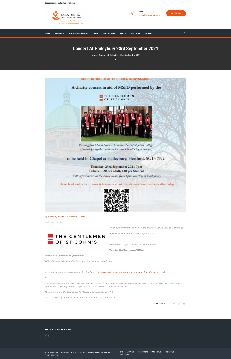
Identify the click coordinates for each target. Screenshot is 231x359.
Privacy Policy (124, 354)
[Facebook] (169, 304)
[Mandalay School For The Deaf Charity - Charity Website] (69, 18)
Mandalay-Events (77, 216)
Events (123, 33)
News (95, 33)
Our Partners (109, 33)
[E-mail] (184, 304)
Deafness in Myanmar (78, 33)
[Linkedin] (179, 304)
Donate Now (176, 13)
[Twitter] (174, 304)
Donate (148, 33)
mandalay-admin (56, 216)
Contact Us (169, 352)
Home (47, 33)
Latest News (156, 352)
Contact (135, 33)
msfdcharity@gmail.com (149, 15)
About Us (59, 33)
